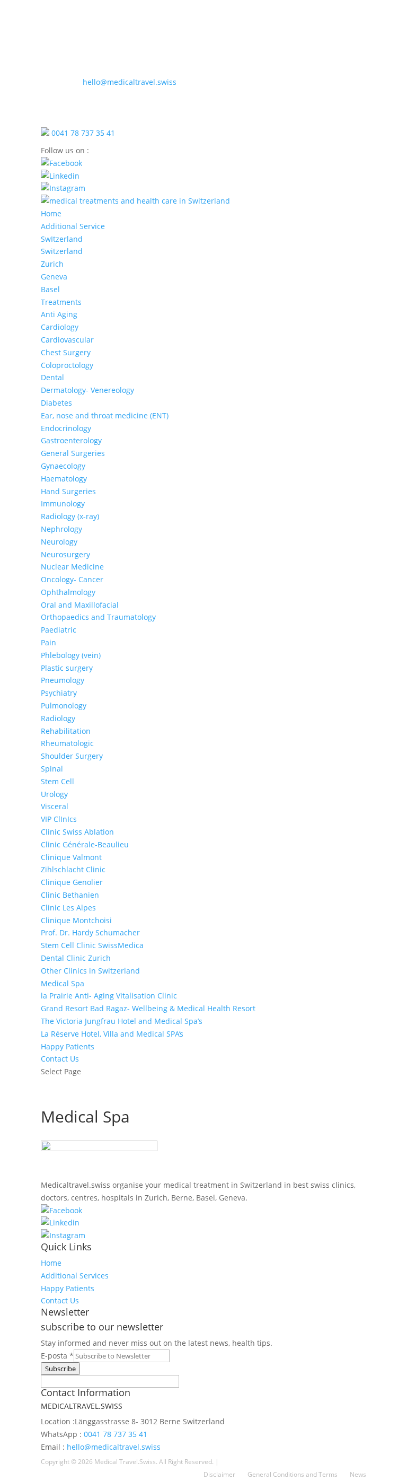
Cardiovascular (67, 340)
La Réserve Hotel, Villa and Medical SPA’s (112, 1034)
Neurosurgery (65, 554)
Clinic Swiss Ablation (77, 832)
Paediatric (58, 630)
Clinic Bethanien (70, 895)
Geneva (54, 276)
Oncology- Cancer (72, 579)
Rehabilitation (66, 731)
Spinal (52, 769)
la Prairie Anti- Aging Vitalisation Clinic (109, 996)
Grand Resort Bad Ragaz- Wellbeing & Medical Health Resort (148, 1008)
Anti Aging (59, 314)
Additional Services (75, 1275)
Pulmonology (63, 705)
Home (51, 213)
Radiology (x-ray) (70, 516)
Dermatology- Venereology (87, 390)
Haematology (64, 479)
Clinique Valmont (71, 857)
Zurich (52, 264)
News (358, 1474)
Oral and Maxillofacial (80, 605)
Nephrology (61, 529)
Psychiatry (59, 693)
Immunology (63, 503)
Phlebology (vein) (71, 655)
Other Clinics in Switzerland (90, 971)
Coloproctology (67, 365)
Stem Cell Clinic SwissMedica (92, 945)
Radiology (58, 718)
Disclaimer (219, 1474)
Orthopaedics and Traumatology (98, 617)
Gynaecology (63, 466)
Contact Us (60, 1059)
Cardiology (59, 327)
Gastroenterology (71, 440)
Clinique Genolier (72, 882)
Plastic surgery (67, 668)
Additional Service (73, 226)
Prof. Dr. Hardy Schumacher (90, 932)
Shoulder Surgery (72, 756)
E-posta (57, 1356)
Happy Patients (67, 1046)
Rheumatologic (67, 743)
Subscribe (60, 1368)
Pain (48, 642)
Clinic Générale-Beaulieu (85, 844)
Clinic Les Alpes (68, 907)
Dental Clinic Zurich (76, 958)
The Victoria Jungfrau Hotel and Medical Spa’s (121, 1021)
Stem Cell (57, 781)
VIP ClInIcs (59, 819)
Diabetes (56, 403)
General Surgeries (73, 453)
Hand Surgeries (68, 491)
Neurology (59, 542)
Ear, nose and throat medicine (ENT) (105, 415)
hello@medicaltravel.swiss (108, 82)
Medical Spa (62, 983)
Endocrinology (66, 428)
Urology (54, 794)
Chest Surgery (66, 352)
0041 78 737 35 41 (82, 133)
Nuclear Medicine (72, 567)
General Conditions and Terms (292, 1474)
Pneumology (62, 680)
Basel (50, 289)
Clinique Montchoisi (76, 920)
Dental (52, 377)
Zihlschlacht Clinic (73, 869)
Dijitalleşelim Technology (257, 1461)
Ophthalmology (68, 592)
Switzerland (62, 251)
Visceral (54, 806)
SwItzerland (62, 239)
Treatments (61, 302)
